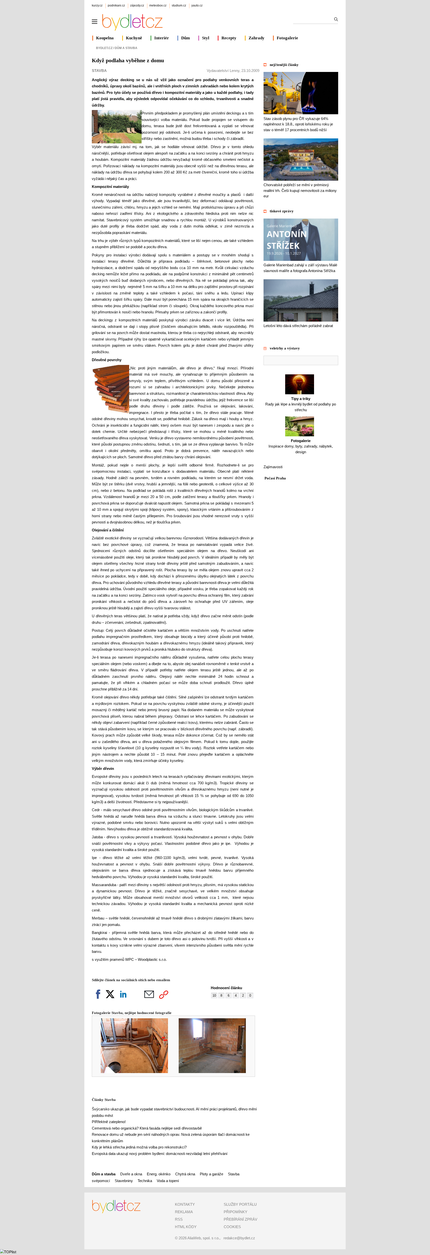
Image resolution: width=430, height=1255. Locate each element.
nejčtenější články (284, 65)
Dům (185, 38)
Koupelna (105, 38)
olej (187, 664)
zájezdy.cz (137, 5)
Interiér (161, 38)
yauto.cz (197, 5)
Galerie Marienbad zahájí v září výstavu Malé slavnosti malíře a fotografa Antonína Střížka (300, 268)
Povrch (164, 345)
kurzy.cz (97, 5)
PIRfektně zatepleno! (109, 1122)
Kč (185, 172)
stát (251, 735)
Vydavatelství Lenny (223, 70)
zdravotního (194, 213)
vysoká (98, 850)
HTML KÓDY (186, 1227)
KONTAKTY (185, 1204)
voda (174, 226)
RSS (179, 1219)
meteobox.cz (157, 5)
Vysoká (180, 837)
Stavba (99, 70)
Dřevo (216, 147)
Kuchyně (134, 38)
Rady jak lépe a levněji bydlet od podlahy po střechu (300, 404)
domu (146, 126)
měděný (118, 710)
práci (132, 178)
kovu (192, 722)
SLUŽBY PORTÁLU (240, 1204)
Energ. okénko (158, 1174)
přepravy (165, 716)
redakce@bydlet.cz (239, 1238)
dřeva (127, 172)
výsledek (141, 99)
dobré (200, 345)
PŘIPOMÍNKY (235, 1212)
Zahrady (257, 38)
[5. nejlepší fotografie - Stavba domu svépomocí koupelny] (131, 1072)
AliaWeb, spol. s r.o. (203, 1238)
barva (150, 816)
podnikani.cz (116, 5)
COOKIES (232, 1227)
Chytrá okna (185, 1174)
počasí (187, 293)
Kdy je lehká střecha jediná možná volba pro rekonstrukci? (139, 1147)
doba (194, 683)
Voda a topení (168, 1181)
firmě (209, 465)
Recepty (228, 38)
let (228, 320)
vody (214, 630)
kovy (114, 945)
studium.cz (179, 5)
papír (175, 710)
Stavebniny (124, 1181)
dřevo (157, 92)
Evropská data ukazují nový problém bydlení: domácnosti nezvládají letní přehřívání (159, 1153)
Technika (145, 1181)
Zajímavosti (273, 467)
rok (251, 589)
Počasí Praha (275, 478)
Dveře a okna (131, 1174)
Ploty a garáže (211, 1174)
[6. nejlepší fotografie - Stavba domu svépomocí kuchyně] (209, 1072)
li (189, 132)
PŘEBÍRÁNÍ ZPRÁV (240, 1219)
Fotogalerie (287, 38)
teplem (160, 381)
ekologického (167, 213)
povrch (122, 333)
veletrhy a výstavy (285, 348)
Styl (205, 38)
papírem (118, 345)
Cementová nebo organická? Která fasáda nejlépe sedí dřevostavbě (147, 1128)
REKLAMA (184, 1212)
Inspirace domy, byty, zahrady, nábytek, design (301, 446)
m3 (212, 783)
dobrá (185, 451)
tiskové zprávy (282, 211)
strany (107, 516)
